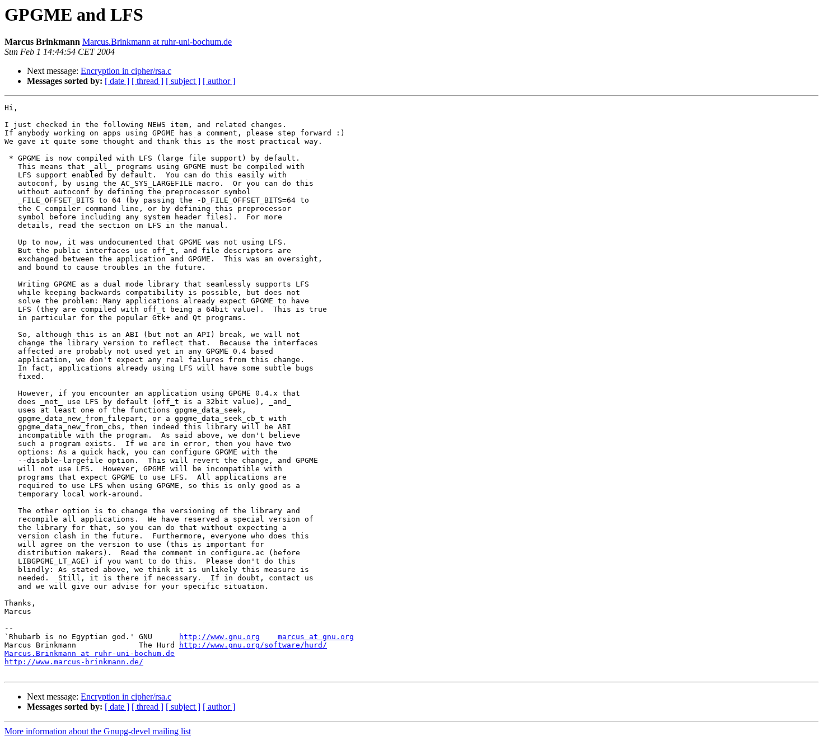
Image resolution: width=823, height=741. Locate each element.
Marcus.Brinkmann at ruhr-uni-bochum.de (157, 41)
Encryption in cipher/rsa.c (126, 71)
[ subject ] (183, 81)
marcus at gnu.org (316, 636)
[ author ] (219, 81)
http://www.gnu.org (219, 636)
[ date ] (117, 81)
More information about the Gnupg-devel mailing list (97, 731)
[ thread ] (147, 81)
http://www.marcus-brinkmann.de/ (73, 662)
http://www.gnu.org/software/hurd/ (253, 645)
